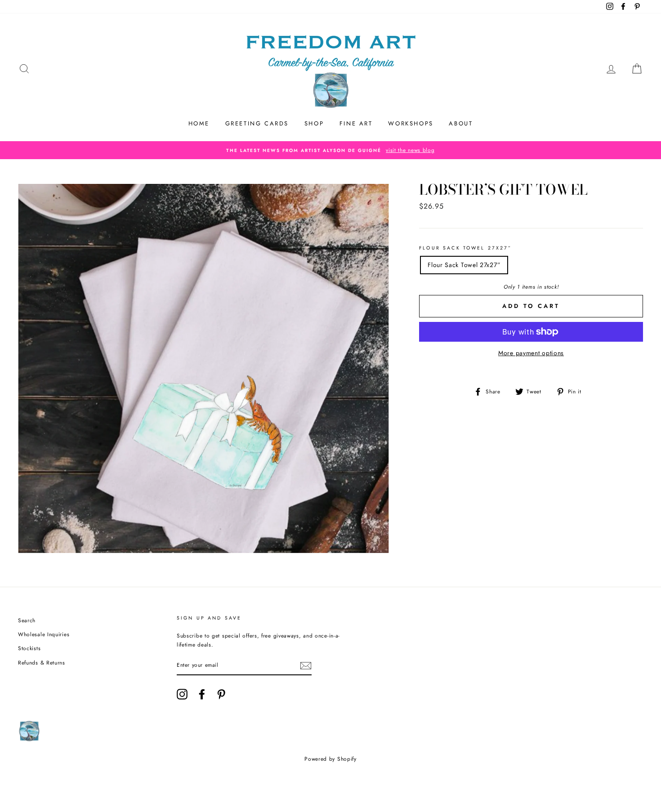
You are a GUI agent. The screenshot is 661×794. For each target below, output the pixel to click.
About (461, 123)
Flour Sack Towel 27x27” (465, 248)
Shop (314, 123)
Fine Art (356, 123)
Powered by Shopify (330, 759)
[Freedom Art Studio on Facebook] (202, 694)
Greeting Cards (257, 123)
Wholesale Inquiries (43, 634)
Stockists (29, 648)
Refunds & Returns (41, 662)
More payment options (531, 352)
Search (27, 620)
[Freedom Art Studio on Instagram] (182, 694)
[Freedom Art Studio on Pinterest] (221, 694)
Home (199, 123)
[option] (330, 150)
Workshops (410, 123)
